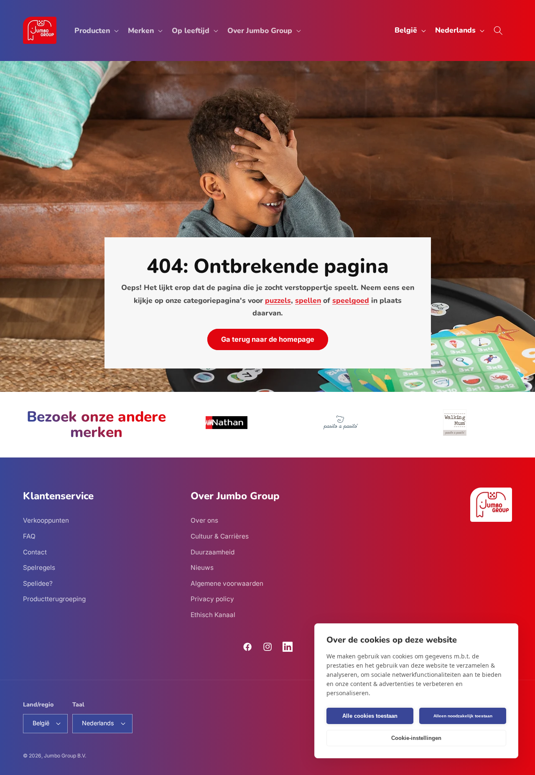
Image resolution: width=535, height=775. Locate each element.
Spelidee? (38, 583)
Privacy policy (212, 599)
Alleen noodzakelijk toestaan (462, 716)
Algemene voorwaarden (227, 583)
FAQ (29, 536)
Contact (35, 552)
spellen (308, 300)
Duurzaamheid (212, 552)
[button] (95, 30)
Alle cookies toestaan (369, 716)
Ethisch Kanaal (213, 615)
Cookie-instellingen (416, 738)
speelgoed (350, 300)
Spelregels (39, 568)
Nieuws (202, 568)
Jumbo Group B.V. (65, 755)
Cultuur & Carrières (220, 536)
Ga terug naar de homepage (267, 339)
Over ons (204, 520)
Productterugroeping (54, 599)
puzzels (278, 300)
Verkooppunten (46, 520)
